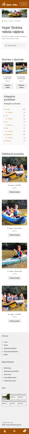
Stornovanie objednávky (11, 351)
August (8, 109)
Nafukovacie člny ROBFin (11, 371)
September (9, 134)
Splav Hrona (7, 374)
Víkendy (8, 141)
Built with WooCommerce (14, 425)
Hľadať (14, 431)
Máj (7, 128)
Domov (5, 21)
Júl (7, 116)
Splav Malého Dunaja (10, 377)
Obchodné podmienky (10, 348)
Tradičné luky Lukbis (10, 380)
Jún (7, 122)
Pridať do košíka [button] (7, 86)
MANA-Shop (7, 368)
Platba (6, 345)
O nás (5, 342)
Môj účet (5, 431)
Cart (22, 430)
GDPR (6, 354)
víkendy (10, 112)
